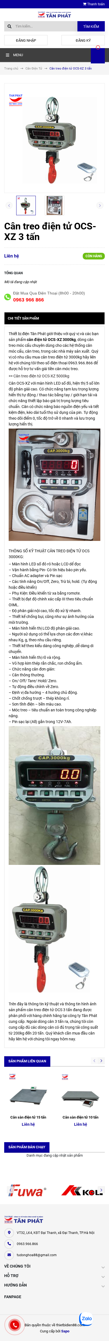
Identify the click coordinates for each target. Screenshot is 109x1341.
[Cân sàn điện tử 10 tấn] (80, 1092)
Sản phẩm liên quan (27, 1061)
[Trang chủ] (54, 14)
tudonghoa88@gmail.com (37, 1255)
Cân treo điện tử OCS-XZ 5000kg (41, 376)
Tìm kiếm (91, 26)
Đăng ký (83, 40)
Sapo (65, 1331)
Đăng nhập (26, 40)
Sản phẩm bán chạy (26, 1147)
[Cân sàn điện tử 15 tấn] (28, 1092)
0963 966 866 (28, 300)
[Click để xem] (54, 138)
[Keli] (82, 1190)
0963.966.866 (27, 1244)
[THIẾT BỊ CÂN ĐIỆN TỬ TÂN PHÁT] (23, 1219)
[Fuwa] (27, 1190)
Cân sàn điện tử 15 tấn (28, 1117)
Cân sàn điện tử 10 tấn (80, 1117)
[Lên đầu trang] (100, 1330)
